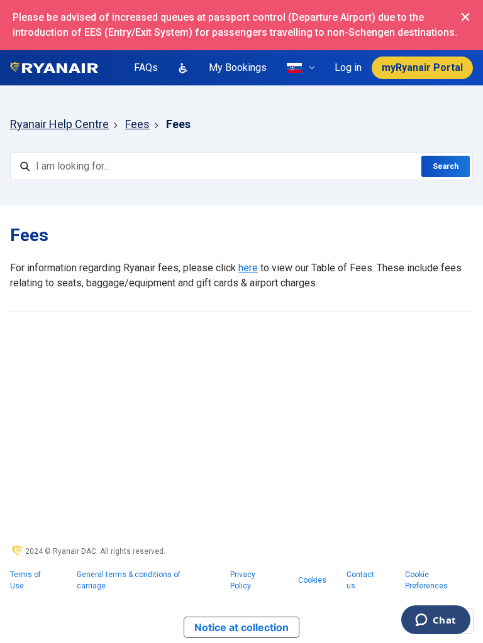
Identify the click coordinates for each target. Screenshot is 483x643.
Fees (137, 124)
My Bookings (238, 67)
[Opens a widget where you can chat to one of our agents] (435, 621)
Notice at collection (241, 627)
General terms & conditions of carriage (128, 580)
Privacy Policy (242, 580)
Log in (348, 67)
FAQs (146, 67)
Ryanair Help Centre (59, 124)
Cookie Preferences (426, 580)
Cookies (312, 580)
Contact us (360, 580)
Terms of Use (25, 580)
